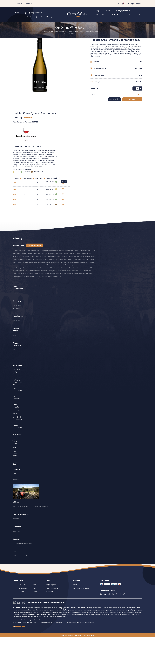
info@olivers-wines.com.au (81, 588)
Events (29, 17)
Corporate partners (136, 15)
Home (17, 13)
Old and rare (116, 15)
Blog (97, 11)
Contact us (18, 4)
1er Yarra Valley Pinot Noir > (15, 443)
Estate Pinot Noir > (15, 453)
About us (29, 4)
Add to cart (132, 99)
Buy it (64, 182)
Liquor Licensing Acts (19, 626)
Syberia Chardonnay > (17, 427)
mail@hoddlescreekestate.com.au (22, 556)
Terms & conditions (52, 588)
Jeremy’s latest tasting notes (46, 17)
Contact (76, 581)
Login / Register (136, 4)
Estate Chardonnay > (17, 390)
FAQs (22, 591)
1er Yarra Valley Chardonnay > (17, 372)
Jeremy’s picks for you (123, 11)
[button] (34, 245)
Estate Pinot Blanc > (17, 398)
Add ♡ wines (22, 584)
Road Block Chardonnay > (17, 419)
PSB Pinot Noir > (15, 462)
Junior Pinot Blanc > (17, 412)
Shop (24, 13)
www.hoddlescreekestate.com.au (22, 543)
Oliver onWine (101, 15)
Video (108, 11)
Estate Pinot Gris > (17, 406)
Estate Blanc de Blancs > (16, 476)
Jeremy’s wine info (35, 13)
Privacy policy (50, 591)
